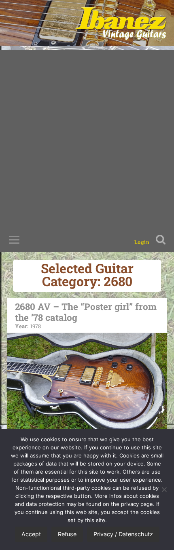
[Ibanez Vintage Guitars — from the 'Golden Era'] (120, 23)
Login (142, 242)
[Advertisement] (87, 137)
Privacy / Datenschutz (123, 534)
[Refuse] (164, 489)
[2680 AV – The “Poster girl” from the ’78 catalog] (87, 385)
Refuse (67, 534)
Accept (31, 534)
